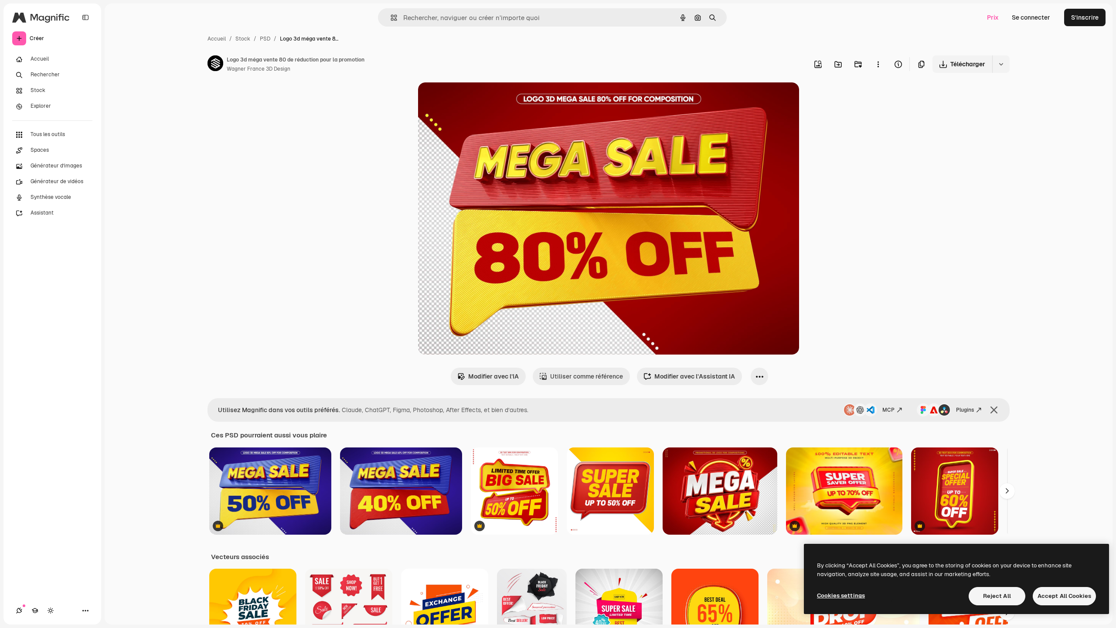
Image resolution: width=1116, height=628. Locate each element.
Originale (476, 99)
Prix (993, 17)
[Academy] (35, 611)
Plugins (965, 409)
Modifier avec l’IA (493, 376)
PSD (265, 38)
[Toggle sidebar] (85, 17)
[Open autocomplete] (390, 17)
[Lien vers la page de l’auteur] (215, 64)
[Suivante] (1007, 491)
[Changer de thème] (51, 611)
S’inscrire (1085, 17)
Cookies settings (841, 595)
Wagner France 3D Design (258, 68)
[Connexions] (19, 611)
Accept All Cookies (1064, 596)
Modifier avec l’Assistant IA (694, 376)
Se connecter (1031, 17)
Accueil (217, 38)
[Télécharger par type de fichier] (1001, 64)
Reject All (997, 596)
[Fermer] (994, 410)
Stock (242, 38)
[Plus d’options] (878, 64)
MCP (888, 409)
